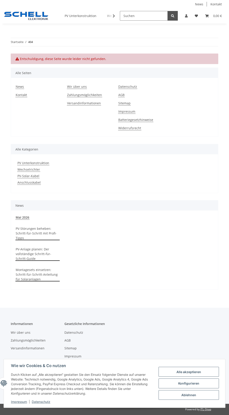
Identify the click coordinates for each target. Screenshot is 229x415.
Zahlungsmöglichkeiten (84, 95)
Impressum (126, 111)
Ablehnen (188, 395)
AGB (121, 95)
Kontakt (216, 4)
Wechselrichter (28, 169)
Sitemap (124, 103)
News (199, 4)
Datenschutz (127, 86)
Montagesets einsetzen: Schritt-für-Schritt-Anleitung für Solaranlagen (37, 274)
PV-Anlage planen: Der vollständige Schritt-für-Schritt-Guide (33, 254)
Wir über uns (77, 86)
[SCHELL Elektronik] (26, 16)
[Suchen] (173, 16)
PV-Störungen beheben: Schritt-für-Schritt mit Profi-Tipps (36, 233)
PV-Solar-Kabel (28, 176)
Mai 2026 (22, 217)
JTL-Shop (205, 409)
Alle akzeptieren (188, 372)
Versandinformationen (84, 103)
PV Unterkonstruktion (33, 163)
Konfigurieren (188, 383)
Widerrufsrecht (129, 128)
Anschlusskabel (29, 182)
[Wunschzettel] (196, 16)
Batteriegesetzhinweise (135, 120)
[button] (186, 16)
